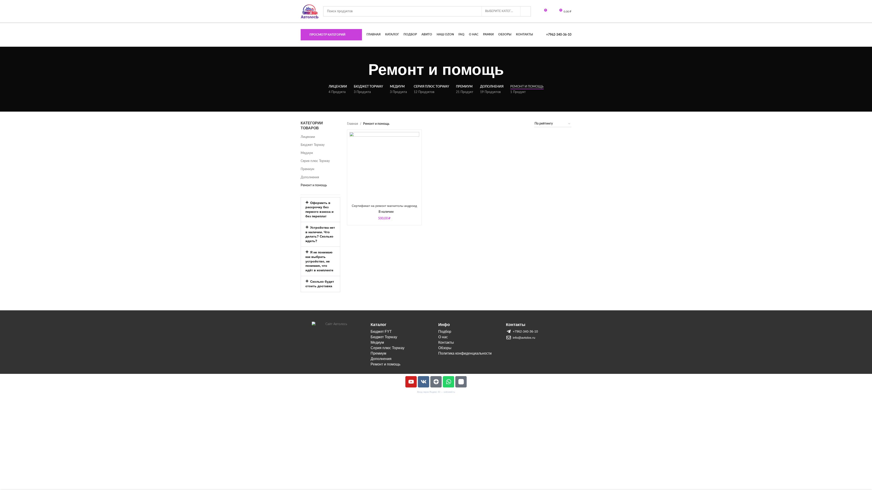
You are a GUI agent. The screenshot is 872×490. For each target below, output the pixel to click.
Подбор (444, 331)
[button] (320, 209)
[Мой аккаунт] (551, 11)
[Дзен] (436, 381)
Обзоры (444, 348)
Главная (352, 123)
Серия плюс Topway (315, 161)
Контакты (446, 342)
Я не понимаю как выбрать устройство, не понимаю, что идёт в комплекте (319, 261)
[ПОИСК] (525, 11)
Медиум (307, 153)
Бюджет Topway (313, 145)
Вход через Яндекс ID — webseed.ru (436, 392)
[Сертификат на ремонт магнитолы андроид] (384, 167)
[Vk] (423, 381)
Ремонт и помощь (314, 185)
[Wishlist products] (536, 11)
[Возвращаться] (362, 69)
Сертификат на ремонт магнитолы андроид (384, 206)
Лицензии (308, 137)
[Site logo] (310, 11)
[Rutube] (461, 381)
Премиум (307, 169)
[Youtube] (411, 381)
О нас (443, 337)
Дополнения (310, 177)
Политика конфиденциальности (465, 353)
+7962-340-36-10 (558, 34)
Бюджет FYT (381, 331)
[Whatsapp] (448, 381)
